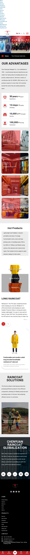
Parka (1, 23)
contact (5, 534)
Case (1, 8)
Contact (2, 13)
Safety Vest (3, 26)
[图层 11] (27, 474)
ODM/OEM (2, 7)
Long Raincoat (3, 21)
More (25, 319)
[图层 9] (15, 474)
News (1, 12)
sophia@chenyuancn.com (8, 539)
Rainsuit (2, 16)
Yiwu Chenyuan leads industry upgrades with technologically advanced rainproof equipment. (20, 56)
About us (3, 503)
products (5, 513)
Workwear (2, 19)
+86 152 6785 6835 (7, 536)
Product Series (5, 499)
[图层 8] (9, 474)
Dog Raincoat (3, 27)
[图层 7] (3, 474)
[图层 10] (21, 474)
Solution (2, 4)
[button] (8, 324)
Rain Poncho (3, 18)
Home (1, 2)
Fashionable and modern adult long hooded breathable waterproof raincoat (14, 359)
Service (2, 10)
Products (2, 5)
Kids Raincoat (3, 24)
